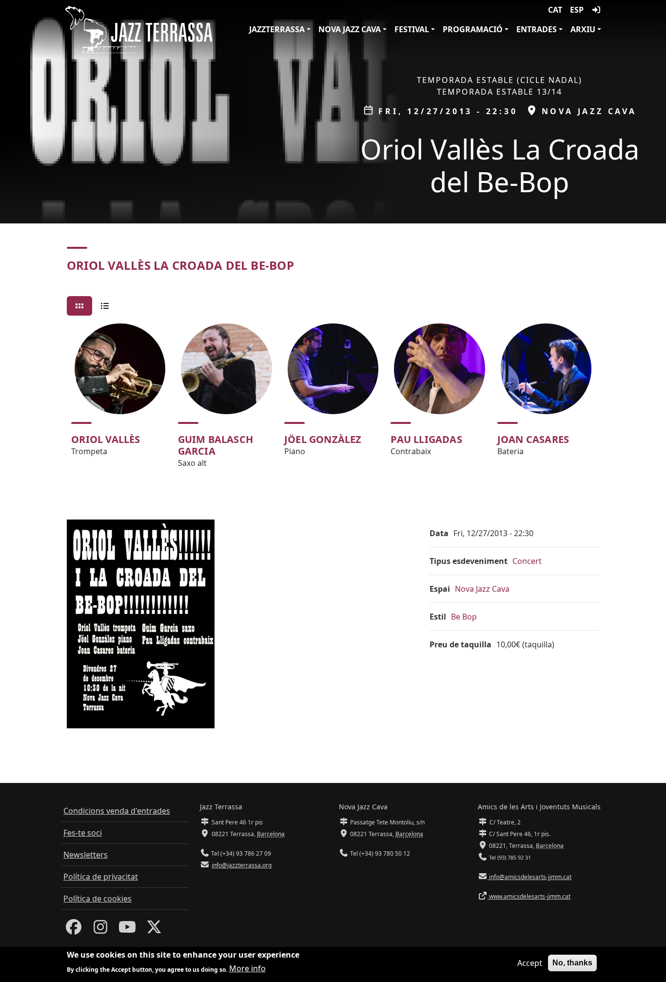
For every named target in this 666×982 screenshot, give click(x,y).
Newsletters (85, 854)
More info (247, 968)
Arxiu (582, 29)
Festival (411, 29)
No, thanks (572, 963)
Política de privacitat (100, 876)
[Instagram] (100, 929)
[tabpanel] (333, 400)
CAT (555, 9)
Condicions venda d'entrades (116, 810)
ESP (577, 9)
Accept (529, 963)
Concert (527, 561)
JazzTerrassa (277, 29)
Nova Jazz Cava (349, 29)
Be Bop (464, 616)
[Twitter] (154, 929)
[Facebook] (73, 929)
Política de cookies (97, 898)
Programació (473, 29)
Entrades (536, 29)
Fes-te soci (82, 832)
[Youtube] (127, 929)
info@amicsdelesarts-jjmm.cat (529, 877)
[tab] (79, 306)
